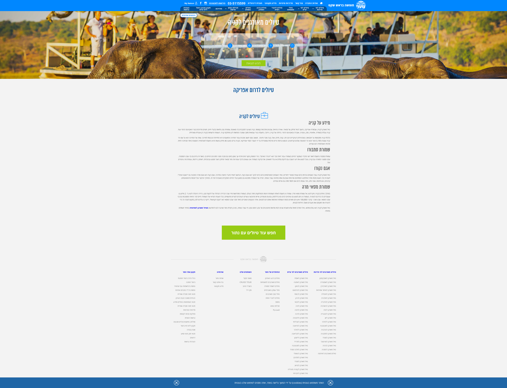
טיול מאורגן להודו (330, 310)
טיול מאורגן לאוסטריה (328, 282)
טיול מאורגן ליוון (330, 318)
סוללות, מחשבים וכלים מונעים (184, 322)
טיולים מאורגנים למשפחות (270, 282)
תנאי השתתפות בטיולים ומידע (184, 302)
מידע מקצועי (270, 3)
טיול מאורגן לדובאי (301, 302)
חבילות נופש (275, 306)
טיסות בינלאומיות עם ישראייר (184, 286)
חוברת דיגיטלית (255, 3)
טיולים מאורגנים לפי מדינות (325, 272)
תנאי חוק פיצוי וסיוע (188, 333)
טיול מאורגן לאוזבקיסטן (328, 278)
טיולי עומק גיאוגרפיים (272, 290)
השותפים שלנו (246, 272)
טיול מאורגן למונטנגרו (328, 325)
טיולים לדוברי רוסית (273, 298)
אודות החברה (311, 3)
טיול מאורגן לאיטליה (328, 294)
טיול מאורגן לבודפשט (300, 290)
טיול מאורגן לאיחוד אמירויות (326, 290)
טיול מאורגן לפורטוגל (328, 341)
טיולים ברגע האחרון (272, 278)
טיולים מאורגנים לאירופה (327, 353)
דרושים (192, 337)
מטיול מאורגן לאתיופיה (199, 208)
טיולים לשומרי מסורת (272, 286)
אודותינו (220, 272)
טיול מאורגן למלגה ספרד (299, 349)
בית (321, 3)
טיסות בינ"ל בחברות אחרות (185, 290)
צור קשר (299, 3)
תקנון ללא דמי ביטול (188, 325)
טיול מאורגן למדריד (301, 341)
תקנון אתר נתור (189, 272)
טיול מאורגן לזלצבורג (300, 318)
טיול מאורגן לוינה (302, 306)
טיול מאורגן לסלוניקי (300, 357)
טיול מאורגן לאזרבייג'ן (328, 286)
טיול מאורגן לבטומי (301, 294)
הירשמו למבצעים (217, 3)
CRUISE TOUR (246, 282)
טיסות (277, 302)
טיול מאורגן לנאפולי (301, 353)
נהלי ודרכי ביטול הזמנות (186, 278)
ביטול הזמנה (190, 282)
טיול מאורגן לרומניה (329, 349)
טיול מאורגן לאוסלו (301, 278)
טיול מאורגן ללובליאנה (300, 333)
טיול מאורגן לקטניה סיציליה (298, 369)
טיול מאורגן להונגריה (328, 314)
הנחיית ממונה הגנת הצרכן (185, 298)
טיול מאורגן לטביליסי (300, 322)
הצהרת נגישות (189, 341)
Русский (276, 310)
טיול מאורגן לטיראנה (300, 325)
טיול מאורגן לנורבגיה (328, 329)
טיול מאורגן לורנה (301, 314)
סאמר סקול (247, 278)
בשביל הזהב (247, 286)
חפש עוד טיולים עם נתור (253, 232)
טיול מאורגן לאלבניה (328, 298)
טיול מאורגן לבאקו (301, 286)
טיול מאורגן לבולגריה (328, 302)
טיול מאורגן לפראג (301, 365)
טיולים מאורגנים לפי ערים (297, 272)
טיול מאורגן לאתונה (301, 282)
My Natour (189, 3)
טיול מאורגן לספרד (329, 337)
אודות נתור (219, 278)
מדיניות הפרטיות (189, 310)
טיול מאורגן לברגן (301, 298)
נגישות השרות (190, 318)
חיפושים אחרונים (188, 15)
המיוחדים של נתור (272, 272)
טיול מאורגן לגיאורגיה (328, 306)
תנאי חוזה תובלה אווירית (186, 294)
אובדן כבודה (191, 329)
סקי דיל (249, 290)
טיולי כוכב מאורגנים (273, 294)
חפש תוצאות (253, 63)
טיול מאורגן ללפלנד (329, 322)
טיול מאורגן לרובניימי (300, 373)
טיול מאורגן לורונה (301, 310)
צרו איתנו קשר (218, 282)
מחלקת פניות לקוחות (187, 314)
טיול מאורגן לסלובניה (328, 333)
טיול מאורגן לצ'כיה (329, 345)
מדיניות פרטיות (286, 3)
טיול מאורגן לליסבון (301, 337)
